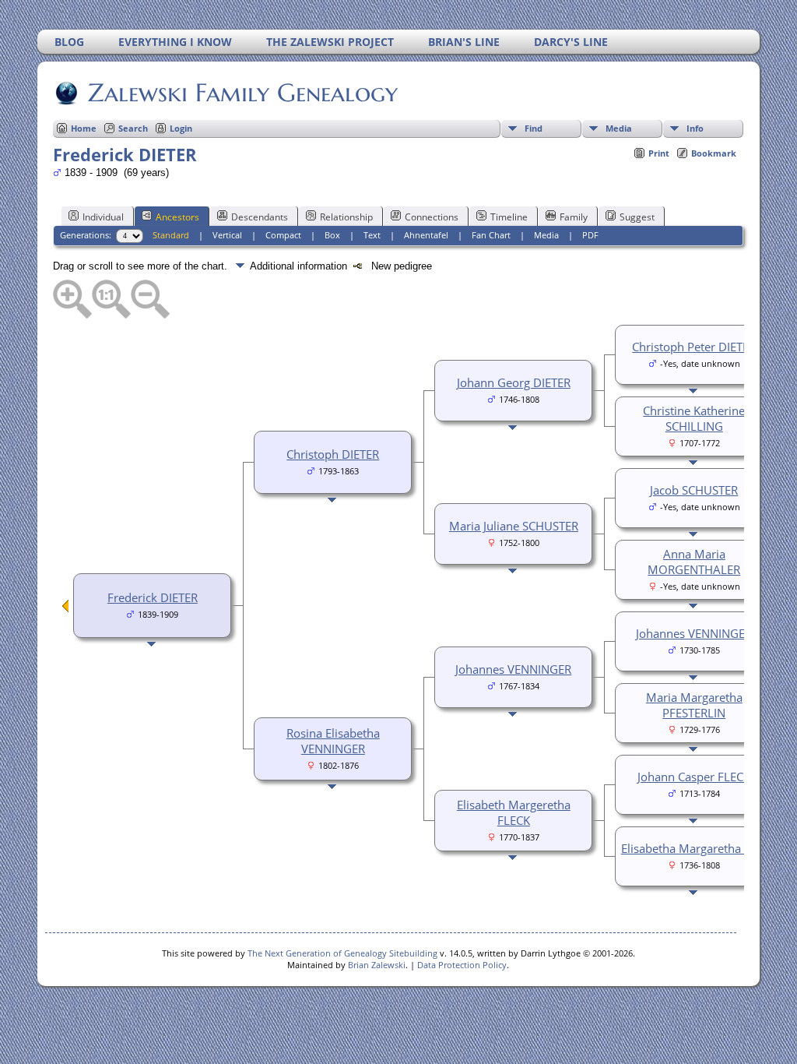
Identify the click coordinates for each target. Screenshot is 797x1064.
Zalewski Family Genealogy (243, 92)
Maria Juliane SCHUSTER (513, 526)
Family (574, 217)
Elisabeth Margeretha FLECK (514, 812)
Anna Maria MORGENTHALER (694, 561)
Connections (431, 217)
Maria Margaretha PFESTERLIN (694, 704)
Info (695, 128)
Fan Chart (491, 235)
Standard (171, 235)
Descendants (259, 217)
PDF (590, 235)
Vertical (227, 235)
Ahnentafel (426, 235)
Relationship (346, 217)
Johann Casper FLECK (693, 776)
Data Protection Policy (462, 965)
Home (84, 128)
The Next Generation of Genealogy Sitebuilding (342, 953)
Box (332, 235)
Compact (283, 235)
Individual (103, 217)
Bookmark (713, 153)
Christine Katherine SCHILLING (694, 418)
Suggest (637, 217)
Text (372, 235)
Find (533, 128)
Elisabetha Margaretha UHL (694, 848)
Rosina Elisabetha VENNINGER (333, 740)
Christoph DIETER (332, 454)
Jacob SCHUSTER (694, 490)
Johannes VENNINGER (513, 669)
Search (133, 128)
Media (619, 128)
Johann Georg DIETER (514, 382)
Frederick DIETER (152, 597)
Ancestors (177, 217)
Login (181, 128)
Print (658, 153)
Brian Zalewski (377, 965)
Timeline (509, 217)
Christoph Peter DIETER (694, 346)
